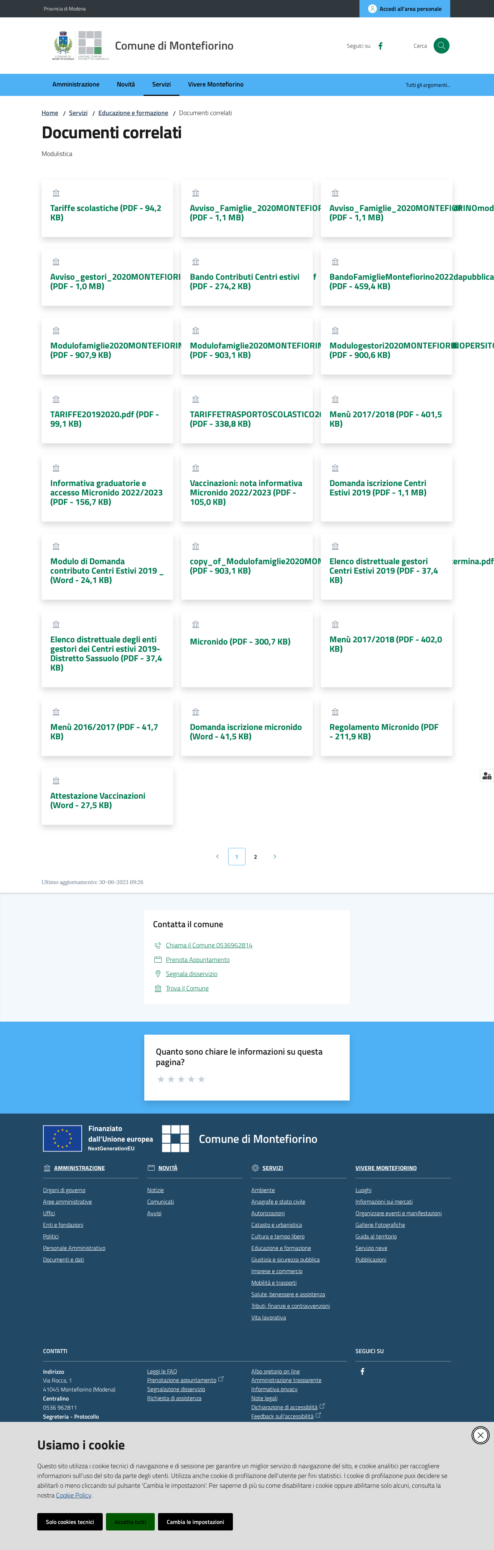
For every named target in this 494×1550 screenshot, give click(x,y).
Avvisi (154, 1213)
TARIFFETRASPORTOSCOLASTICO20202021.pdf (278, 418)
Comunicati (160, 1201)
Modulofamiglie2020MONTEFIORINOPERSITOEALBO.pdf (156, 350)
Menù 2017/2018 (385, 418)
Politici (51, 1236)
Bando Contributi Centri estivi (244, 281)
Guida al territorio (376, 1236)
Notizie (155, 1190)
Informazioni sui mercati (384, 1201)
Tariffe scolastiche (105, 212)
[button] (441, 45)
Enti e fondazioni (63, 1224)
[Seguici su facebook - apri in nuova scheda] (377, 45)
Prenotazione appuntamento (181, 1380)
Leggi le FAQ (162, 1371)
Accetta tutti (130, 1521)
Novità (168, 1168)
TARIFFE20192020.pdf (104, 418)
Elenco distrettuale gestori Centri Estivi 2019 (383, 570)
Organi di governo (64, 1190)
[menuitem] (76, 85)
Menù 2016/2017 (104, 731)
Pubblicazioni (370, 1259)
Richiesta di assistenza (174, 1398)
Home (50, 113)
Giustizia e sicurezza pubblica (285, 1259)
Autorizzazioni (268, 1213)
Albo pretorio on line (275, 1371)
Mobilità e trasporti (274, 1282)
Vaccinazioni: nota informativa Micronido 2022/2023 (246, 492)
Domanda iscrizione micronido (246, 731)
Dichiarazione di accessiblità (284, 1407)
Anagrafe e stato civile (278, 1201)
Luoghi (363, 1190)
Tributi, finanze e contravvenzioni (290, 1305)
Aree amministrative (67, 1201)
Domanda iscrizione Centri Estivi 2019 (377, 487)
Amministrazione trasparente (286, 1380)
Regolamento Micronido (384, 731)
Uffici (49, 1213)
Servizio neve (371, 1247)
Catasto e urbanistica (276, 1224)
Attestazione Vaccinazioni (97, 800)
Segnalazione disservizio (176, 1389)
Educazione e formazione (133, 113)
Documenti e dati (63, 1259)
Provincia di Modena (65, 8)
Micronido (240, 641)
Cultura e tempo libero (278, 1236)
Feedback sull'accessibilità (282, 1416)
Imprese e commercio (276, 1271)
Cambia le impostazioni (195, 1521)
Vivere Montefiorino (386, 1168)
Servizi (78, 113)
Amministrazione (79, 1168)
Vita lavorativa (268, 1317)
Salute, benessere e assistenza (288, 1294)
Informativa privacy (274, 1389)
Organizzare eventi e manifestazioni (398, 1213)
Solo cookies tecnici (70, 1521)
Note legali (264, 1398)
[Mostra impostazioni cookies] (487, 775)
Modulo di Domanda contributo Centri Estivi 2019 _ (107, 570)
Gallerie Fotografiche (380, 1224)
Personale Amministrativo (74, 1247)
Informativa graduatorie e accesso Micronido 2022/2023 (106, 492)
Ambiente (263, 1190)
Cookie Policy (73, 1495)
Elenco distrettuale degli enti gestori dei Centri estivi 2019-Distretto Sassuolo (106, 653)
